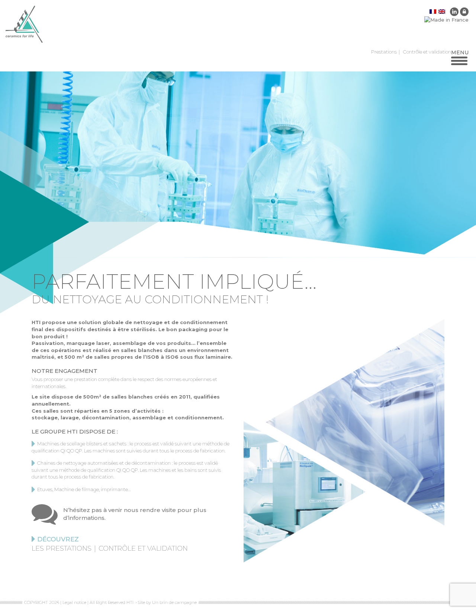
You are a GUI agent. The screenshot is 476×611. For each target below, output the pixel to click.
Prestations (384, 52)
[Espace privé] (464, 12)
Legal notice (74, 602)
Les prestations (61, 548)
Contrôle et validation (427, 52)
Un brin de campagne (174, 602)
